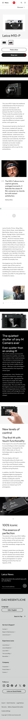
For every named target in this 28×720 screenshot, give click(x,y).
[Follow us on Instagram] (3, 685)
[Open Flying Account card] (25, 2)
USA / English (12, 610)
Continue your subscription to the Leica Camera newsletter (25, 586)
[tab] (3, 303)
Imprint (3, 703)
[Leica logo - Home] (14, 2)
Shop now (14, 55)
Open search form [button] (21, 2)
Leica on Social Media (14, 691)
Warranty (4, 707)
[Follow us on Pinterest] (24, 685)
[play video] (14, 216)
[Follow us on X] (20, 685)
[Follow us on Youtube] (7, 685)
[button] (25, 616)
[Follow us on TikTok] (16, 685)
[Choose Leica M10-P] (4, 42)
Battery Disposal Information (15, 707)
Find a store (14, 50)
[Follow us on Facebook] (11, 685)
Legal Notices (20, 703)
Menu (7, 3)
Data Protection (11, 703)
